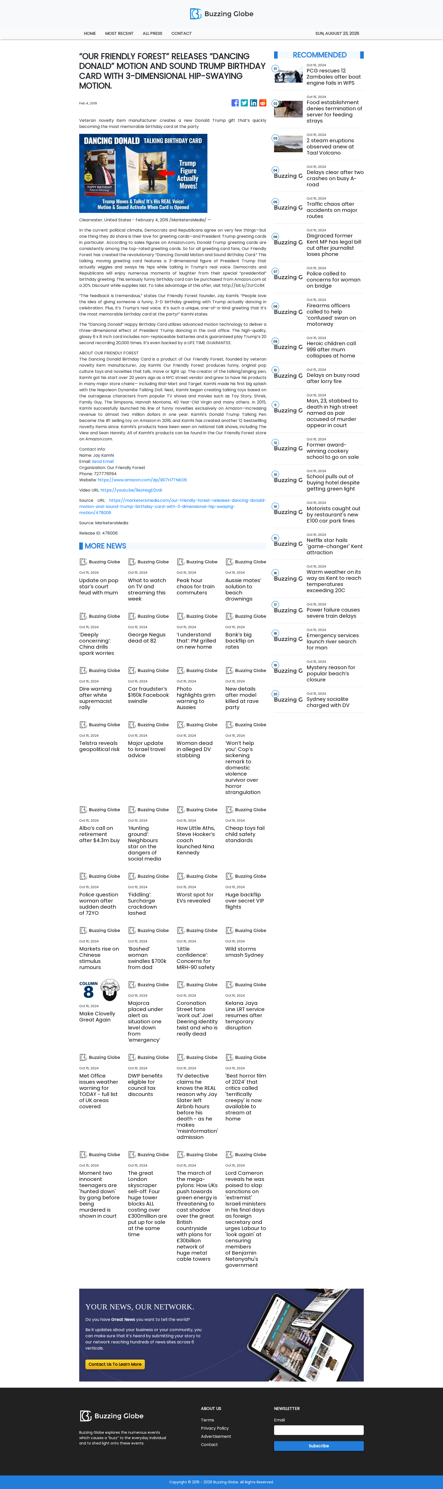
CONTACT (182, 33)
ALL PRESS (152, 33)
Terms (207, 1420)
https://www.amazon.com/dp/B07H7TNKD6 (142, 480)
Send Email (103, 461)
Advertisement (216, 1436)
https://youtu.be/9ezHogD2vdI (131, 490)
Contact (209, 1445)
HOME (90, 33)
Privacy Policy (215, 1428)
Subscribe (319, 1446)
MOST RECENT (119, 33)
